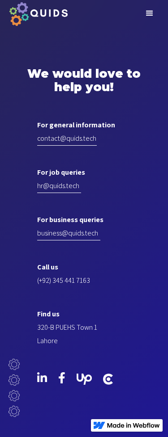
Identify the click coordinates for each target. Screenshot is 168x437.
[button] (149, 13)
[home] (36, 13)
